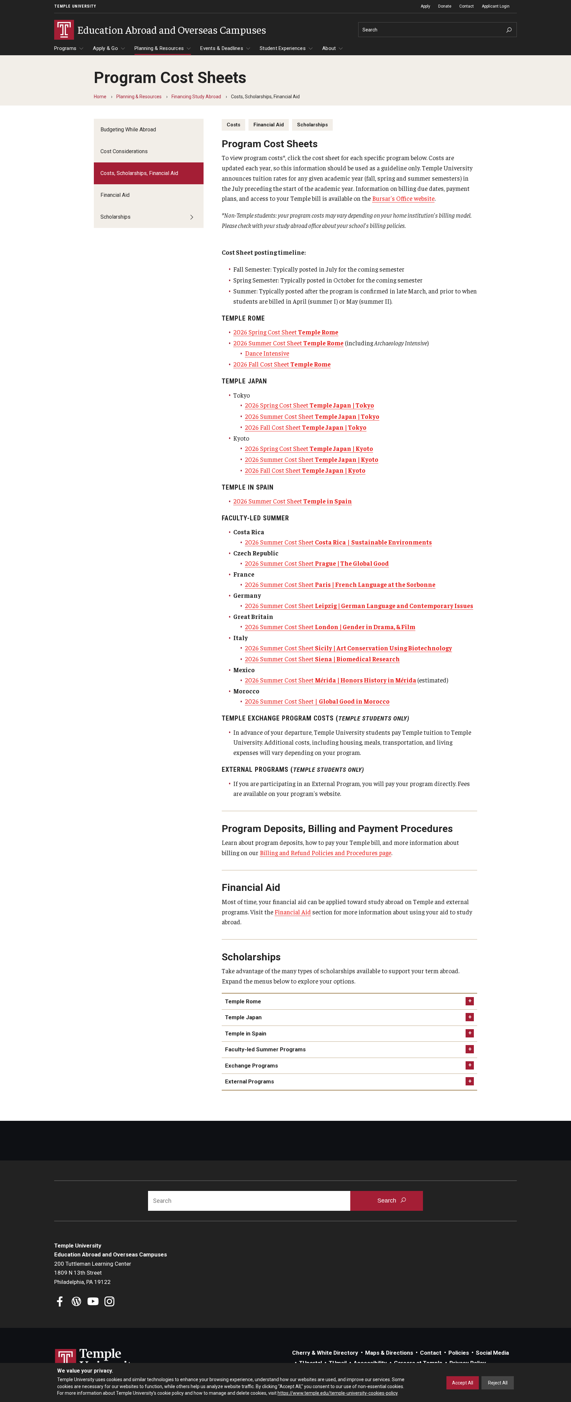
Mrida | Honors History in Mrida (365, 680)
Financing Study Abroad (196, 96)
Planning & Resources (159, 48)
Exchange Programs (251, 1065)
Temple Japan (243, 1017)
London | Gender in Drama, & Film (365, 627)
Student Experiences (283, 48)
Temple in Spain (245, 1033)
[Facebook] (60, 1302)
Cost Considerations (124, 151)
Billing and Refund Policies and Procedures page (325, 852)
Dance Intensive (267, 353)
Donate (444, 6)
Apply (425, 6)
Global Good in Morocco (354, 701)
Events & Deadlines (221, 48)
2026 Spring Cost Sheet (285, 332)
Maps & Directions (389, 1352)
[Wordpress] (76, 1302)
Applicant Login (496, 6)
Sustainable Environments (391, 542)
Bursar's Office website (403, 198)
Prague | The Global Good (352, 563)
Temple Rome (243, 1001)
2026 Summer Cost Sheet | (298, 542)
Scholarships (115, 217)
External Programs (249, 1081)
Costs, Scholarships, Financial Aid (139, 173)
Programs (65, 48)
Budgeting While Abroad (128, 129)
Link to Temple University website (97, 1361)
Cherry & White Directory (325, 1352)
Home (100, 96)
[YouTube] (93, 1302)
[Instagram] (109, 1302)
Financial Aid (115, 195)
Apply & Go (105, 48)
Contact (466, 6)
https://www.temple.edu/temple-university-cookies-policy (338, 1393)
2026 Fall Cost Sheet (282, 364)
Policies (458, 1352)
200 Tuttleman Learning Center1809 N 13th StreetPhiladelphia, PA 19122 (92, 1272)
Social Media (492, 1352)
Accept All (462, 1382)
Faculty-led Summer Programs (265, 1049)
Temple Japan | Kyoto (346, 459)
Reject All (498, 1382)
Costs (233, 125)
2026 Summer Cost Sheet (288, 343)
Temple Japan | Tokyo (347, 416)
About (329, 48)
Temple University (75, 6)
